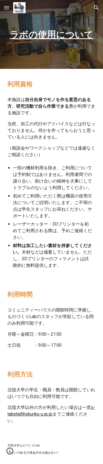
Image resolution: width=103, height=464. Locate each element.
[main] (51, 34)
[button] (6, 7)
